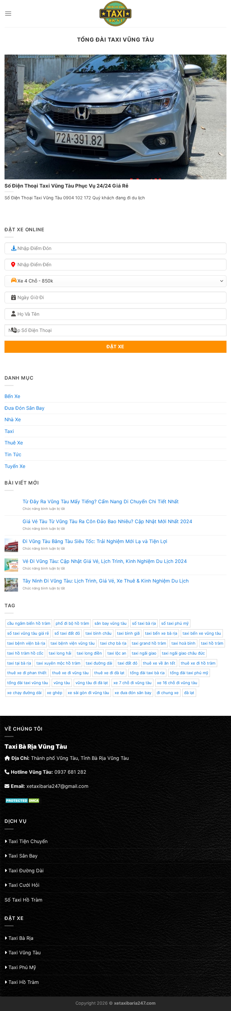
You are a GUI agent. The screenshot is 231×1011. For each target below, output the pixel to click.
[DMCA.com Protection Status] (23, 800)
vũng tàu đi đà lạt (91, 682)
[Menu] (8, 13)
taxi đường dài (99, 663)
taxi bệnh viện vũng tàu (73, 643)
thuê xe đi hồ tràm (198, 663)
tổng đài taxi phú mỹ (189, 672)
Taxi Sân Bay (23, 856)
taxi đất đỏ (127, 663)
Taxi (9, 431)
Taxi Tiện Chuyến (28, 841)
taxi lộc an (116, 653)
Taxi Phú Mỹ (22, 967)
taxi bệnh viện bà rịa (26, 643)
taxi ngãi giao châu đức (183, 653)
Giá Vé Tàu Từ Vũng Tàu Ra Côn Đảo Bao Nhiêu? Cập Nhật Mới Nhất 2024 (107, 521)
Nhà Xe (13, 419)
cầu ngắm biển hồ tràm (28, 623)
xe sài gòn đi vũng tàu (88, 692)
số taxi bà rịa (144, 623)
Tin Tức (13, 454)
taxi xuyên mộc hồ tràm (58, 663)
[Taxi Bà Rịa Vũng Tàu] (115, 13)
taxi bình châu (98, 633)
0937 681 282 (70, 772)
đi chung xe (168, 692)
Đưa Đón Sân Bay (25, 408)
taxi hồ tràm (212, 643)
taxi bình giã (128, 633)
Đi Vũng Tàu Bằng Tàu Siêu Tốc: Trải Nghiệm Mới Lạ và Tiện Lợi (95, 541)
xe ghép (54, 692)
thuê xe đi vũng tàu (70, 672)
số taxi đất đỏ (67, 633)
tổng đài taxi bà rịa (147, 672)
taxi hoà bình (183, 643)
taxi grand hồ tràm (149, 643)
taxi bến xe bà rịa (161, 633)
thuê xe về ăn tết (159, 663)
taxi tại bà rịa (19, 663)
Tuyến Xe (15, 466)
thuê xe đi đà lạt (109, 672)
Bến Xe (12, 396)
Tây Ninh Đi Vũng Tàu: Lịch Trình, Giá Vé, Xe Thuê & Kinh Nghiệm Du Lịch (106, 581)
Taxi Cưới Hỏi (23, 885)
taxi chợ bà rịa (113, 643)
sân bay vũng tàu (110, 623)
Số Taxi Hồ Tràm (23, 900)
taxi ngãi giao (144, 653)
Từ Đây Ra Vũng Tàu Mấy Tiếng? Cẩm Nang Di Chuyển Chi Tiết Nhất (101, 501)
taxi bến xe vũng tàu (202, 633)
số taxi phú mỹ (175, 623)
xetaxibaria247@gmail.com (57, 786)
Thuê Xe (14, 443)
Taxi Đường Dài (26, 870)
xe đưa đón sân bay (133, 692)
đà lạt (189, 692)
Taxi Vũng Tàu (24, 952)
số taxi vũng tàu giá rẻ (28, 633)
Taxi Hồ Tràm (23, 982)
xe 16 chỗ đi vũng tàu (177, 682)
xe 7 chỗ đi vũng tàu (132, 682)
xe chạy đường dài (24, 692)
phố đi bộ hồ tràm (72, 623)
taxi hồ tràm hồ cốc (25, 653)
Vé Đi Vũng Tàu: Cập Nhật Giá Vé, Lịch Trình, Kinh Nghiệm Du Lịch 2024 (105, 561)
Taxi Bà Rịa (20, 938)
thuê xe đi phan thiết (27, 672)
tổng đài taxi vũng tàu (27, 682)
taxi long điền (89, 653)
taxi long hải (60, 653)
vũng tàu (62, 682)
